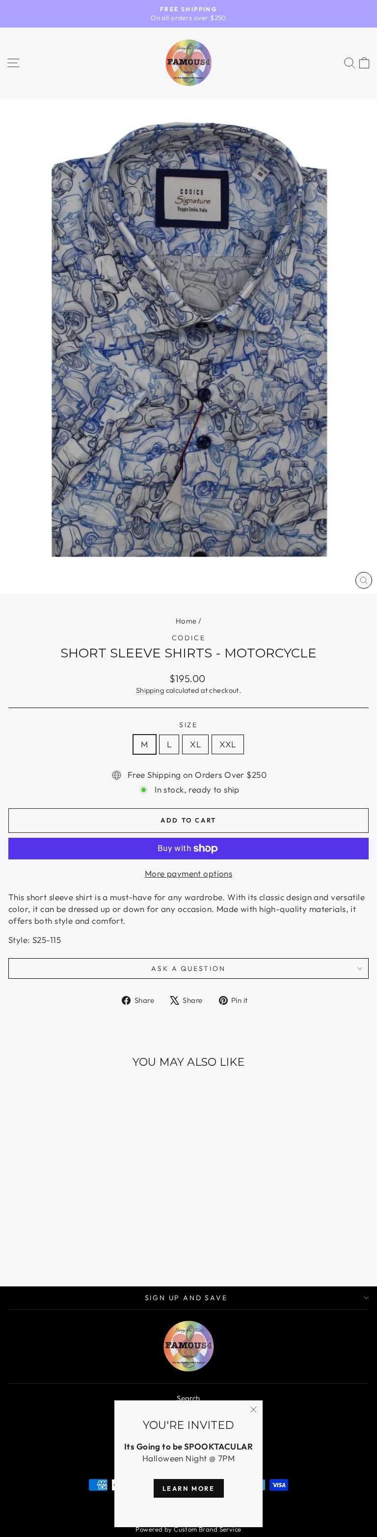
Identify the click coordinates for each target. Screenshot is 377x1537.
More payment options (189, 873)
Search (188, 1398)
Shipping (150, 690)
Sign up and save (186, 1297)
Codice (189, 637)
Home (186, 621)
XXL (227, 744)
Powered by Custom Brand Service (188, 1529)
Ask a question (188, 968)
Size (188, 724)
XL (195, 744)
